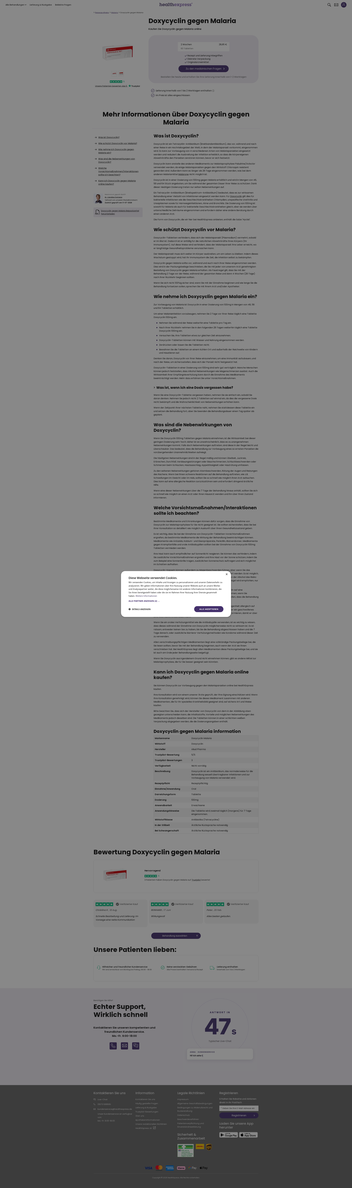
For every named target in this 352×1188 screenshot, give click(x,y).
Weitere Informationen (146, 595)
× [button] (227, 574)
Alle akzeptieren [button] (208, 609)
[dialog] (176, 594)
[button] (176, 601)
